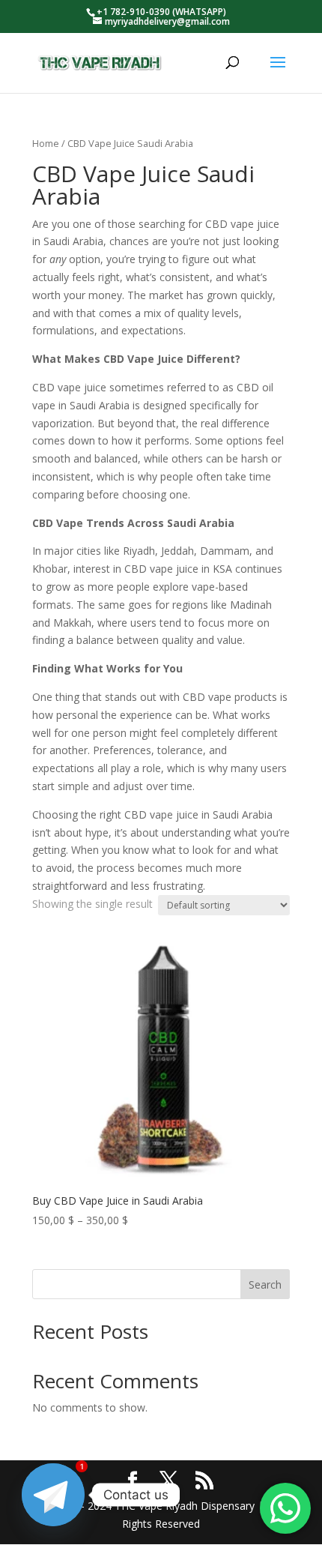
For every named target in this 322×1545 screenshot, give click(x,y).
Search (265, 1284)
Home (45, 143)
